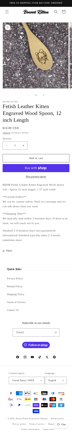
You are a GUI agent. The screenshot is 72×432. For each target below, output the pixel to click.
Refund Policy (15, 286)
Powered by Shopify (38, 418)
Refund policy (57, 418)
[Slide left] (28, 95)
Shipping (6, 133)
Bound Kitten (22, 418)
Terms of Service (16, 302)
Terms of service (37, 424)
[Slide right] (44, 95)
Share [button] (9, 250)
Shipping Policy (15, 294)
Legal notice (48, 429)
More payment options (36, 176)
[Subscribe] (55, 332)
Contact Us (13, 310)
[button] (7, 12)
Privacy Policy (15, 278)
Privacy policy (19, 424)
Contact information (30, 429)
